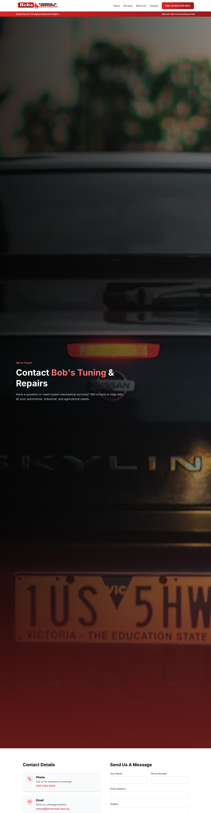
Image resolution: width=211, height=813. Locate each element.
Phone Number (159, 773)
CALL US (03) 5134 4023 (177, 5)
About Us (141, 5)
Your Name (116, 773)
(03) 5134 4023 (45, 785)
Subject (114, 804)
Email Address (118, 788)
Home (116, 5)
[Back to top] (203, 805)
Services (128, 5)
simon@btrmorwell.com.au (52, 808)
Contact (154, 5)
